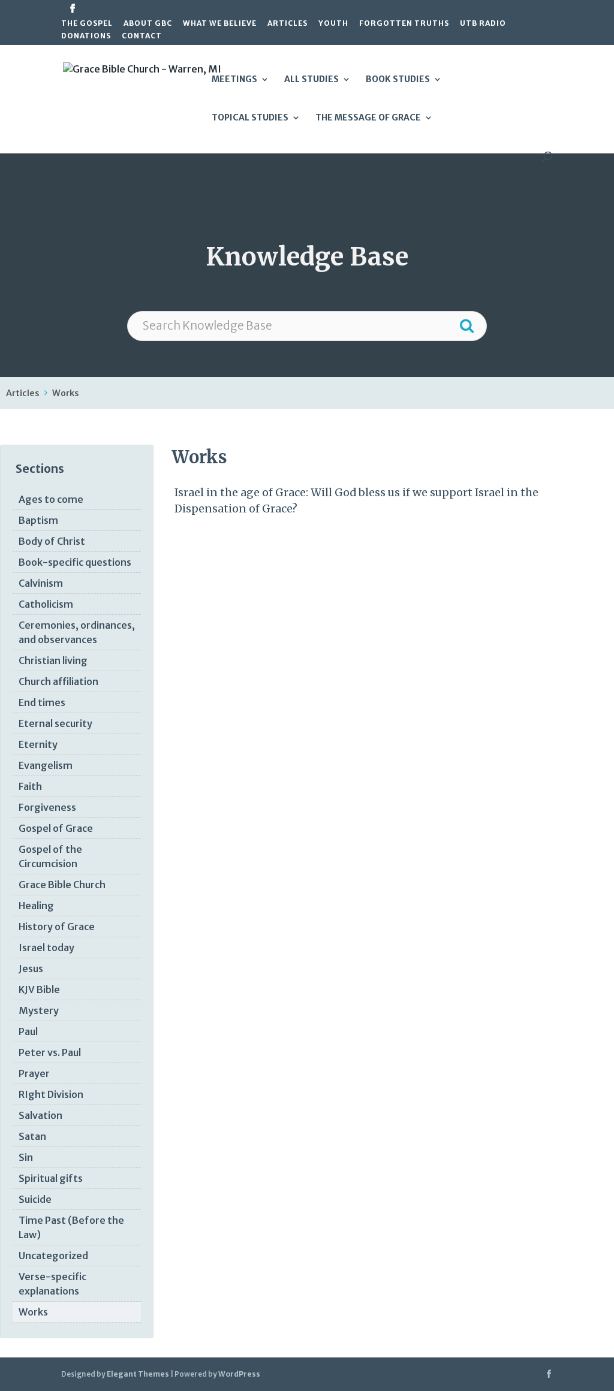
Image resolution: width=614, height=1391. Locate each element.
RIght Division (51, 1094)
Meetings (234, 80)
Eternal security (55, 723)
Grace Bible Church (62, 885)
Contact (142, 36)
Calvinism (41, 583)
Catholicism (46, 604)
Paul (28, 1031)
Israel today (46, 948)
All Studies (311, 80)
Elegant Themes (138, 1373)
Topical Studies (250, 118)
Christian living (53, 660)
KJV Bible (39, 989)
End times (42, 702)
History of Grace (57, 927)
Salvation (40, 1115)
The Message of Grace (368, 118)
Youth (333, 24)
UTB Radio (483, 24)
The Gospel (87, 24)
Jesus (31, 968)
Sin (26, 1157)
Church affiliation (58, 681)
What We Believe (220, 24)
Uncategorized (53, 1256)
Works (65, 393)
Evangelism (46, 765)
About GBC (148, 24)
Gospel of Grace (56, 828)
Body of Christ (52, 541)
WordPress (239, 1373)
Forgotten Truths (404, 24)
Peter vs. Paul (50, 1052)
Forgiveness (47, 807)
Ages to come (51, 499)
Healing (36, 906)
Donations (86, 36)
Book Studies (398, 80)
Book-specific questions (75, 562)
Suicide (35, 1199)
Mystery (39, 1010)
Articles (287, 24)
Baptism (38, 520)
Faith (30, 786)
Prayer (34, 1073)
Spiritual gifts (51, 1178)
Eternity (38, 744)
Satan (32, 1136)
